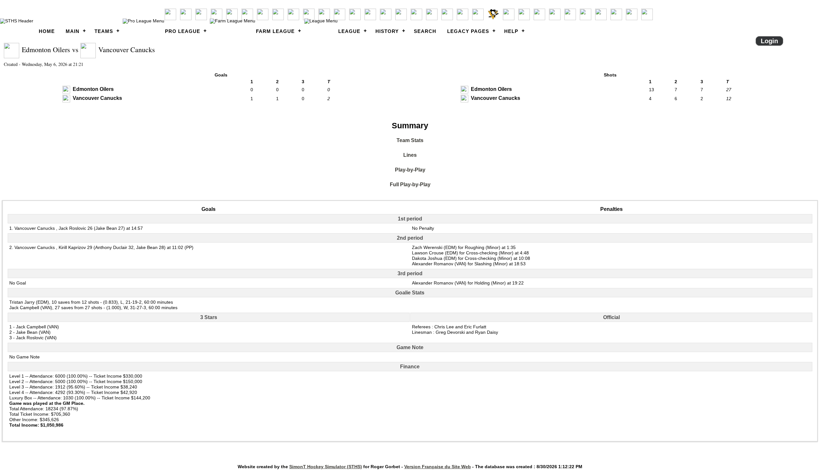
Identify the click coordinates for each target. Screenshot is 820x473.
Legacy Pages (468, 31)
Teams (103, 31)
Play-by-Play (410, 169)
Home (47, 31)
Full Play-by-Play (410, 184)
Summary (410, 125)
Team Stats (410, 140)
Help (511, 31)
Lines (410, 155)
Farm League (275, 31)
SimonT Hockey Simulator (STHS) (325, 466)
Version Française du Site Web (437, 466)
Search (425, 31)
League (349, 31)
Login (769, 40)
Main (72, 31)
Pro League (182, 31)
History (387, 31)
